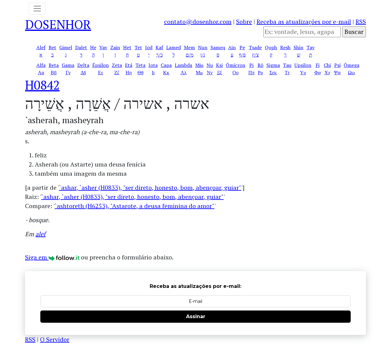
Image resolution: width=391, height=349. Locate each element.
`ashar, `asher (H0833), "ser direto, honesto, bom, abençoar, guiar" (150, 187)
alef (40, 234)
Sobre (244, 21)
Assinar (195, 316)
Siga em (37, 257)
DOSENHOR (58, 24)
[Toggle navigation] (37, 8)
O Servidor (54, 339)
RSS (361, 21)
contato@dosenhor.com (198, 21)
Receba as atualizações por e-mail (304, 21)
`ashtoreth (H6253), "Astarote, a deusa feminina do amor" (134, 206)
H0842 (42, 85)
